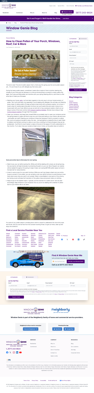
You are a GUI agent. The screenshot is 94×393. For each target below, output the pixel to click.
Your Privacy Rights (66, 380)
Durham (17, 242)
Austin (7, 235)
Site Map (73, 349)
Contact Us (54, 352)
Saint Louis (51, 235)
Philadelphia (42, 239)
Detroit (16, 240)
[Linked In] (79, 239)
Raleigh (40, 246)
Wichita (58, 235)
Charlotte (8, 242)
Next (82, 235)
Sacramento (51, 233)
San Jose (50, 240)
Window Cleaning (73, 107)
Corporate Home (75, 352)
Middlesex (33, 239)
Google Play (70, 329)
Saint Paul (50, 237)
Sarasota (50, 242)
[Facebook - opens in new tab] (7, 352)
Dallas (16, 237)
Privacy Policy (80, 78)
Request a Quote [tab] (68, 11)
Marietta (33, 233)
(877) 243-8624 (66, 265)
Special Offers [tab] (61, 5)
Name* (70, 43)
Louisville (24, 246)
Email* (70, 49)
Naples (32, 240)
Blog (72, 343)
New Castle (34, 244)
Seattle (50, 244)
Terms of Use (27, 380)
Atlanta (8, 233)
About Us (53, 346)
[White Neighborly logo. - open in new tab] (4, 1)
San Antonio (51, 239)
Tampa (50, 246)
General (71, 101)
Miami (32, 237)
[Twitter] (68, 239)
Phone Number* (72, 55)
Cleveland (17, 233)
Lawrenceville (25, 242)
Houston (24, 233)
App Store (58, 329)
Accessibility (43, 380)
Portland (41, 244)
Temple (58, 233)
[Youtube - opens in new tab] (20, 352)
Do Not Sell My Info (52, 380)
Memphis (33, 235)
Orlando (41, 237)
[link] (84, 239)
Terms (74, 78)
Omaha (40, 235)
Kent (23, 239)
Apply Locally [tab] (52, 5)
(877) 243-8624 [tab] (84, 12)
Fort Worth (17, 246)
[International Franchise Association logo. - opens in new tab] (8, 360)
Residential (73, 38)
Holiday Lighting (73, 104)
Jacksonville (25, 237)
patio (21, 100)
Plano (40, 242)
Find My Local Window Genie (75, 261)
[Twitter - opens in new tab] (10, 352)
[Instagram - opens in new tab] (14, 352)
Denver (17, 239)
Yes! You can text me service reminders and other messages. (24, 289)
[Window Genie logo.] (9, 5)
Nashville (33, 242)
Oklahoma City (42, 233)
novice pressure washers (14, 112)
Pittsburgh (41, 240)
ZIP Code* (71, 61)
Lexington (24, 244)
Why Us (53, 343)
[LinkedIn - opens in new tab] (17, 352)
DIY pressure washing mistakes (37, 110)
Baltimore (8, 237)
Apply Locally (54, 356)
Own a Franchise (55, 349)
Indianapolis (25, 235)
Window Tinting (73, 109)
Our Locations (74, 346)
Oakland (33, 246)
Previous (65, 235)
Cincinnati (8, 246)
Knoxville (24, 240)
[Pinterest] (73, 239)
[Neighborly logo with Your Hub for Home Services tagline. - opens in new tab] (60, 310)
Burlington (8, 239)
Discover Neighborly (29, 329)
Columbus (17, 235)
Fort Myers (17, 244)
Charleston (9, 240)
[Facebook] (62, 239)
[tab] (83, 6)
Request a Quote (78, 89)
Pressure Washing (10, 38)
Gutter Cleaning (73, 102)
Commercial (84, 38)
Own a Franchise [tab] (70, 5)
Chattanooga (9, 244)
